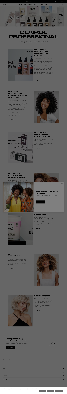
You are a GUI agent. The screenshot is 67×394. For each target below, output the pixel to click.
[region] (33, 390)
